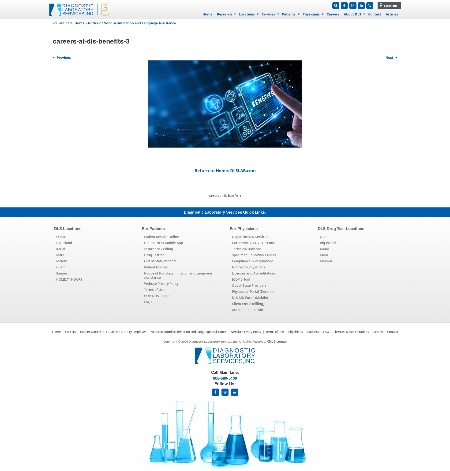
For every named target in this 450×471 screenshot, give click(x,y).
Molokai (62, 261)
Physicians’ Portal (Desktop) (253, 291)
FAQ (326, 332)
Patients (289, 14)
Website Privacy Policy (161, 283)
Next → (391, 57)
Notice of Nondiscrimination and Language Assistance (132, 23)
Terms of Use (154, 289)
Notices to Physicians (248, 267)
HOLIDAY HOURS (69, 279)
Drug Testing (154, 255)
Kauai (60, 249)
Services (268, 14)
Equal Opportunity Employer (126, 332)
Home (207, 14)
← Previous (62, 57)
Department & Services (250, 236)
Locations (390, 6)
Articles (392, 14)
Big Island (64, 243)
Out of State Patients (160, 261)
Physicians (311, 14)
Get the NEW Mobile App (163, 243)
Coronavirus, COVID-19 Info (253, 243)
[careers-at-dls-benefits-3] (225, 104)
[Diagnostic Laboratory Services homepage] (225, 362)
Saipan (61, 273)
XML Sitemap (277, 341)
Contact (374, 14)
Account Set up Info (247, 310)
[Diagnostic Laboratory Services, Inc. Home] (79, 17)
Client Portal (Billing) (248, 303)
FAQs (148, 302)
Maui (60, 255)
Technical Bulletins (247, 249)
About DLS (352, 14)
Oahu (60, 236)
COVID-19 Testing (158, 295)
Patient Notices (156, 267)
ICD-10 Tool (241, 279)
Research (224, 14)
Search (378, 332)
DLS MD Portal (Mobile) (250, 297)
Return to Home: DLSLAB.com (225, 170)
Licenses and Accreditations (254, 273)
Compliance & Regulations (253, 261)
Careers (333, 14)
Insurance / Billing (158, 249)
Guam (61, 267)
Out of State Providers (249, 285)
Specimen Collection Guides (254, 255)
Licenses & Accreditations (351, 332)
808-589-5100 (225, 378)
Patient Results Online (161, 236)
